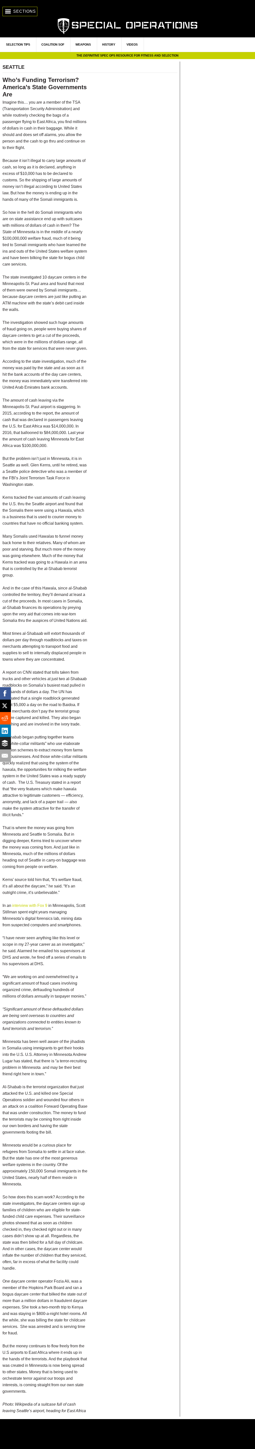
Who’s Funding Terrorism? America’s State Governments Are (44, 87)
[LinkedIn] (6, 730)
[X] (6, 706)
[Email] (6, 755)
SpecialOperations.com (127, 25)
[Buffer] (6, 743)
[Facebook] (6, 693)
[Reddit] (6, 718)
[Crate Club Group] (127, 1434)
